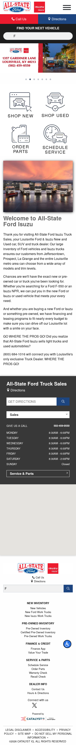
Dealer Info (38, 684)
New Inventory (38, 603)
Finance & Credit (38, 643)
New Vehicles (38, 608)
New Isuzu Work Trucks (38, 616)
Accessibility (45, 730)
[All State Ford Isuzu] (24, 6)
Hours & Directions (38, 693)
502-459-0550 (62, 425)
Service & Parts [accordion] (22, 473)
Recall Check (38, 676)
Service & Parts (38, 660)
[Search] (68, 588)
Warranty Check (38, 673)
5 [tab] (42, 80)
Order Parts (38, 669)
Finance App (38, 648)
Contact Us (38, 689)
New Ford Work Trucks (38, 612)
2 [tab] (30, 80)
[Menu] (67, 8)
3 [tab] (34, 80)
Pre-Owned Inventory (38, 623)
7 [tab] (50, 80)
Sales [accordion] (14, 414)
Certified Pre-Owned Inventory (38, 632)
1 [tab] (26, 80)
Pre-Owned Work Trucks (38, 636)
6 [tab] (46, 80)
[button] (67, 644)
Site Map (24, 733)
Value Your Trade (38, 652)
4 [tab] (38, 80)
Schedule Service (38, 665)
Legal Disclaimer (18, 730)
